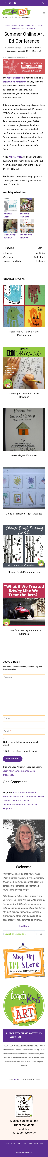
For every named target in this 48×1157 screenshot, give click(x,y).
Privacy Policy (27, 1143)
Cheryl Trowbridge (14, 48)
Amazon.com (30, 1037)
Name (7, 718)
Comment (9, 677)
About (13, 1143)
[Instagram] (5, 3)
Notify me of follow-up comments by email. (21, 743)
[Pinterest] (15, 3)
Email (7, 731)
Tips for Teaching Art (28, 28)
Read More (24, 926)
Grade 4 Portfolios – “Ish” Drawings (24, 513)
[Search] (41, 934)
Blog (18, 1143)
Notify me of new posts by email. (21, 751)
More (16, 25)
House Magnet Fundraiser (24, 455)
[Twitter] (10, 3)
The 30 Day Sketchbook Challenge (39, 254)
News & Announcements (27, 25)
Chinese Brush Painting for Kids (24, 572)
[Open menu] (44, 13)
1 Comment (36, 51)
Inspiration (9, 25)
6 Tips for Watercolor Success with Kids (12, 254)
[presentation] (24, 306)
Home (7, 1143)
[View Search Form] (43, 3)
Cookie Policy (38, 1143)
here (16, 1079)
